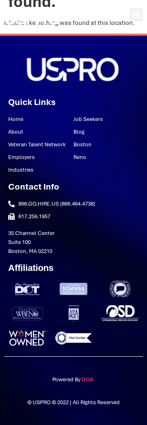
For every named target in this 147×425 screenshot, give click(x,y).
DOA (88, 379)
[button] (136, 15)
